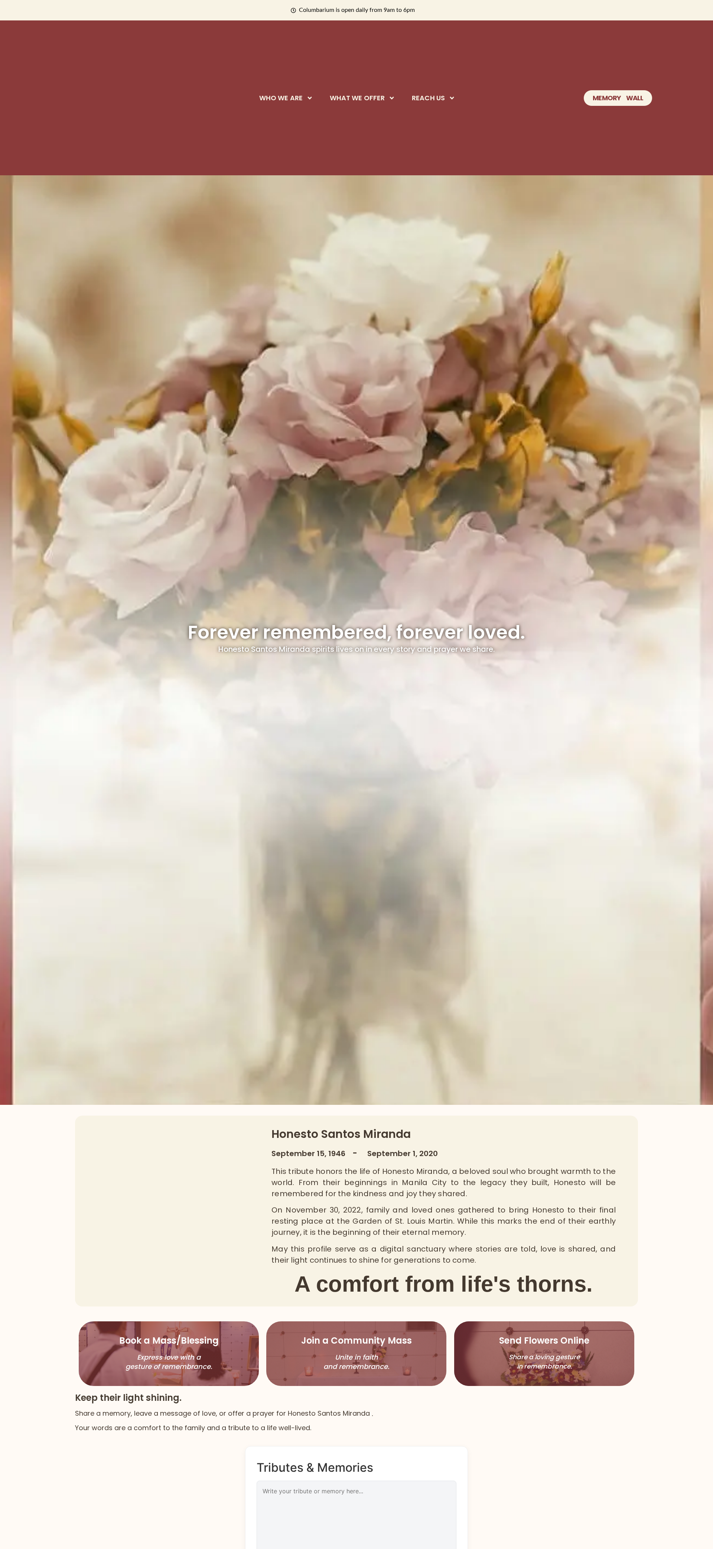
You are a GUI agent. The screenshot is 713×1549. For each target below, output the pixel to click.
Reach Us (428, 98)
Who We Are (281, 98)
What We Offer (357, 98)
